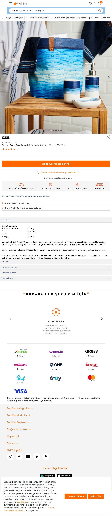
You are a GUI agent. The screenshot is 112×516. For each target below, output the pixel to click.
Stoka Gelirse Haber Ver (56, 164)
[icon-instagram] (10, 456)
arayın (69, 178)
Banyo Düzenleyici (14, 17)
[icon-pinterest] (45, 456)
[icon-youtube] (28, 456)
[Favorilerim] (90, 3)
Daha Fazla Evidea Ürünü (17, 203)
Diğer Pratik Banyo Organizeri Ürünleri (23, 208)
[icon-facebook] (19, 456)
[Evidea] (21, 3)
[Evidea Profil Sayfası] (95, 3)
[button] (51, 130)
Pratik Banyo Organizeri (39, 17)
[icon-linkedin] (36, 456)
